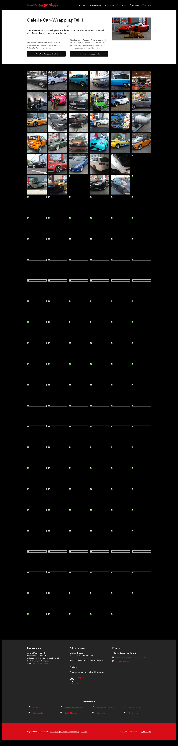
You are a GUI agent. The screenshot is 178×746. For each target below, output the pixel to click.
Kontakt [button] (148, 5)
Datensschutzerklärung (69, 732)
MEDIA (146, 732)
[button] (37, 80)
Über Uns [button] (123, 5)
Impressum (54, 732)
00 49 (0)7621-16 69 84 (41, 663)
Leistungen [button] (96, 5)
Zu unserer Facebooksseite (90, 54)
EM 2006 (135, 5)
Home (84, 5)
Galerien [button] (110, 5)
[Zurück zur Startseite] (42, 5)
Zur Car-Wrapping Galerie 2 (47, 54)
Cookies (84, 732)
